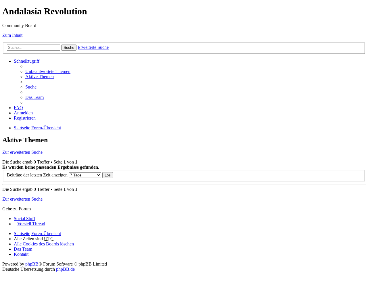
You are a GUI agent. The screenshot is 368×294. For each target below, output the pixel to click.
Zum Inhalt (12, 35)
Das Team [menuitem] (34, 97)
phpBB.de (65, 269)
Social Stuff (24, 218)
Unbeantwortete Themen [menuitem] (47, 71)
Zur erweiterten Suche (22, 152)
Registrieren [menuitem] (25, 118)
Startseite (22, 127)
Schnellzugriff (26, 61)
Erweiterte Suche (93, 47)
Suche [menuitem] (31, 86)
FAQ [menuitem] (18, 107)
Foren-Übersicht (46, 127)
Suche (69, 47)
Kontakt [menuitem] (21, 254)
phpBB (32, 264)
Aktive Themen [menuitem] (39, 76)
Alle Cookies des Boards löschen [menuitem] (44, 243)
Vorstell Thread (31, 223)
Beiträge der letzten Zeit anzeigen (38, 174)
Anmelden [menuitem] (23, 112)
